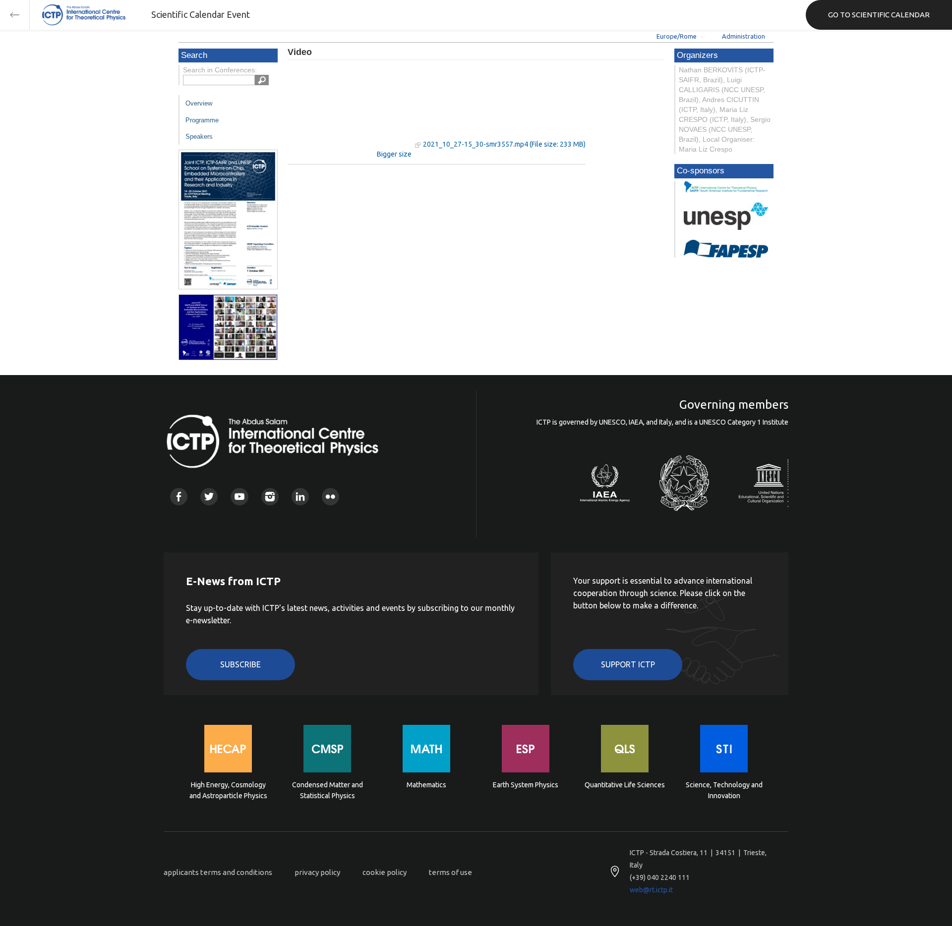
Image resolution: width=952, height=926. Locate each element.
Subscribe (240, 664)
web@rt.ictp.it (651, 890)
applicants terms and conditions (218, 872)
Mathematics (426, 785)
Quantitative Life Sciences (625, 785)
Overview (198, 103)
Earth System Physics (525, 785)
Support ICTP (628, 664)
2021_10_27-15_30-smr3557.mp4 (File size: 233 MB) (504, 144)
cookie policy (384, 872)
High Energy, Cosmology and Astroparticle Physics (228, 790)
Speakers (199, 136)
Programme (202, 120)
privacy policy (317, 872)
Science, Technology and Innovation (724, 790)
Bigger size (394, 154)
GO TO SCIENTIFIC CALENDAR (879, 14)
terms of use (450, 872)
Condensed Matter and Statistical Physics (327, 790)
